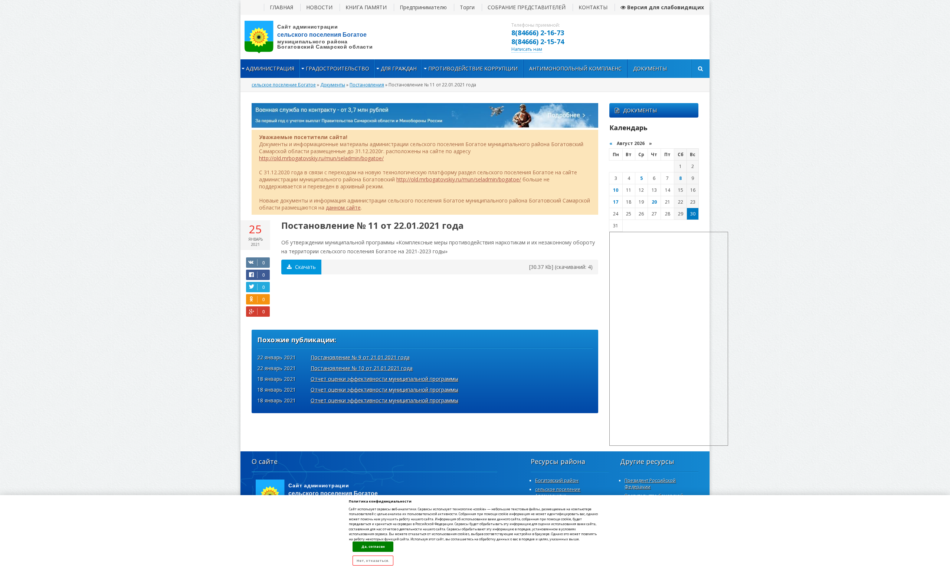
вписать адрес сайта (314, 37)
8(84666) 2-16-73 (537, 32)
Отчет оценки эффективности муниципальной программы (384, 378)
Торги (467, 7)
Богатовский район (557, 480)
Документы (650, 68)
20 (654, 202)
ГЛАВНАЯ (281, 7)
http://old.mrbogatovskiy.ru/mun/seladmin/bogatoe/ (321, 158)
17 (615, 202)
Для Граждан (399, 68)
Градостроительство (337, 68)
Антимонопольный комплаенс (575, 68)
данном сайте (343, 207)
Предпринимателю (423, 7)
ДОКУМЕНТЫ (640, 110)
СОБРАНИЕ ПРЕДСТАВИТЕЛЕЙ (527, 7)
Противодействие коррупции (473, 68)
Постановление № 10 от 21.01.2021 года (362, 368)
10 (615, 190)
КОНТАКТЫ (593, 7)
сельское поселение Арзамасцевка (557, 492)
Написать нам (526, 49)
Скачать (305, 266)
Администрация (270, 68)
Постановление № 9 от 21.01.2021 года (360, 357)
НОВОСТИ (319, 7)
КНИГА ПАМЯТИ (366, 7)
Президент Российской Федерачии (650, 483)
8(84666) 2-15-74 (537, 41)
